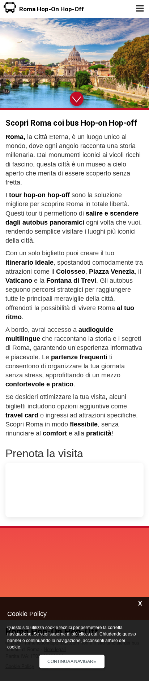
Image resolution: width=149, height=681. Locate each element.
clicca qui (88, 634)
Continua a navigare (71, 661)
